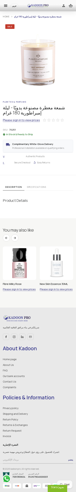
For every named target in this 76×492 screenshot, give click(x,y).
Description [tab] (13, 187)
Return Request (12, 430)
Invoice (7, 436)
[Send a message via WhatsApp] (6, 479)
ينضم (70, 459)
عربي (14, 5)
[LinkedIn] (22, 337)
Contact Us (9, 381)
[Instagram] (14, 337)
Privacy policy (10, 408)
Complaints (9, 387)
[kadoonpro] (38, 6)
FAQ (5, 370)
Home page (10, 359)
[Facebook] (6, 337)
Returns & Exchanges (15, 425)
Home (6, 16)
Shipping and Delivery (15, 413)
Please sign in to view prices (21, 120)
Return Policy (10, 419)
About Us (8, 365)
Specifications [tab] (36, 187)
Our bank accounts (14, 376)
